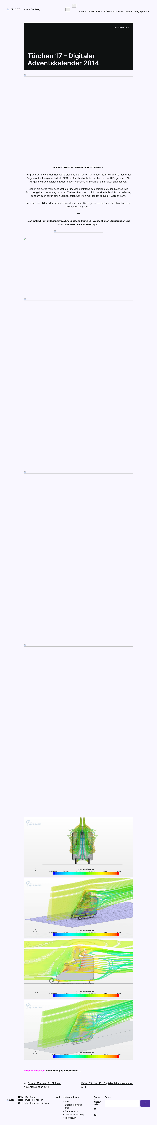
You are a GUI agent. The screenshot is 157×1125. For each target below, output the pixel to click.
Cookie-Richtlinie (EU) (96, 11)
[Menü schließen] (74, 5)
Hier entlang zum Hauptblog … (63, 1070)
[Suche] (145, 1103)
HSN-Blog (134, 11)
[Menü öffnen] (67, 9)
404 (67, 1101)
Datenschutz (113, 11)
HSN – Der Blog (31, 9)
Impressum (144, 11)
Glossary (124, 11)
